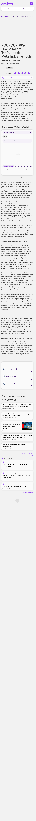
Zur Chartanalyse (27, 169)
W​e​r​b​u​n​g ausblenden (23, 29)
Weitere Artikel (27, 454)
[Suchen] (30, 141)
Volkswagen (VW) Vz (12, 369)
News (11, 16)
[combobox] (17, 141)
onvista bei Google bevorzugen (13, 78)
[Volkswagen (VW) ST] (4, 376)
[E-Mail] (29, 73)
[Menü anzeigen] (3, 8)
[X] (25, 73)
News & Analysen (5, 16)
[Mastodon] (15, 73)
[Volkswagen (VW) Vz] (4, 369)
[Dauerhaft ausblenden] (31, 77)
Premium (25, 9)
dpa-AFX (4, 63)
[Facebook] (19, 73)
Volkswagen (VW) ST (12, 376)
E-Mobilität (9, 68)
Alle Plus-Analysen (27, 492)
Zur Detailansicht (6, 169)
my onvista (17, 9)
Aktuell (9, 9)
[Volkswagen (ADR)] (4, 383)
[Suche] (31, 8)
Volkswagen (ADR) (11, 384)
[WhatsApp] (22, 73)
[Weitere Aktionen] (31, 371)
